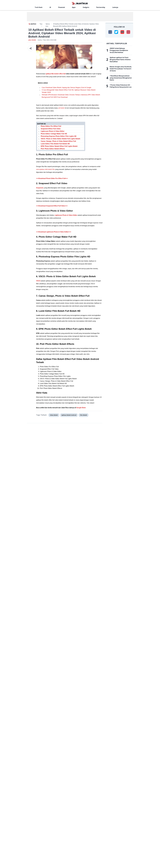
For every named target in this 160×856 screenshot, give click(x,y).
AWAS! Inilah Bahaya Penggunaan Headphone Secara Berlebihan (119, 50)
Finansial (61, 7)
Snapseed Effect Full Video (51, 129)
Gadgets (86, 7)
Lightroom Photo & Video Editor (52, 131)
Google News (81, 407)
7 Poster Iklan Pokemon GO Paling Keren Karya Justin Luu (120, 86)
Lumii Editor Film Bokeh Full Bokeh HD (55, 144)
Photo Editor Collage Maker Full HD (54, 134)
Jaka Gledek (32, 40)
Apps (74, 7)
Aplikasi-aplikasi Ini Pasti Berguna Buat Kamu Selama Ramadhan (120, 59)
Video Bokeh (54, 415)
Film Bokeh (83, 415)
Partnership (100, 7)
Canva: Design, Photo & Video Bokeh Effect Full (58, 141)
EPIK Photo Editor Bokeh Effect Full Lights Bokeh (59, 146)
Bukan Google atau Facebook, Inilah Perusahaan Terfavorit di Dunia (121, 69)
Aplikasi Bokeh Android (68, 415)
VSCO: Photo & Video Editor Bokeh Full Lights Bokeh (60, 139)
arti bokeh (61, 108)
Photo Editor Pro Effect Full (51, 126)
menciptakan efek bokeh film (45, 169)
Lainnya (115, 7)
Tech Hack (38, 7)
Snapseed (39, 188)
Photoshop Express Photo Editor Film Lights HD (58, 136)
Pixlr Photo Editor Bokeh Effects (53, 149)
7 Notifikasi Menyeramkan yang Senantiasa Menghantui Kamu (121, 78)
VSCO (38, 281)
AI (50, 7)
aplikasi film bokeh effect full (55, 74)
